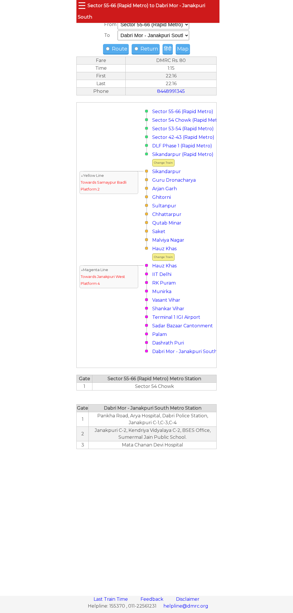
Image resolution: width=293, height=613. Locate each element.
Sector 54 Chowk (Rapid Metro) (188, 120)
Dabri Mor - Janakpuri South (184, 351)
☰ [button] (82, 5)
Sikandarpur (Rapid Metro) (182, 154)
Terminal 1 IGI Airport (176, 317)
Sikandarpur (166, 171)
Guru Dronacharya (174, 180)
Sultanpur (164, 206)
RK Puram (164, 283)
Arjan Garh (164, 188)
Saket (158, 231)
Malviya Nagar (168, 240)
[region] (146, 519)
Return (148, 49)
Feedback (152, 599)
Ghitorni (161, 197)
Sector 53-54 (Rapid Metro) (183, 128)
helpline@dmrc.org (185, 606)
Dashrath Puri (168, 343)
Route (118, 49)
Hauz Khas (164, 248)
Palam (159, 334)
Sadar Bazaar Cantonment (182, 325)
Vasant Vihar (166, 300)
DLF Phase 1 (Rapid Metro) (182, 146)
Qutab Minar (166, 223)
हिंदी (167, 49)
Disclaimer (187, 599)
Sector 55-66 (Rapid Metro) (182, 111)
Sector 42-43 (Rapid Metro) (183, 137)
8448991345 (171, 91)
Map (183, 49)
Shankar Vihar (168, 308)
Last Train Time (111, 599)
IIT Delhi (161, 274)
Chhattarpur (166, 214)
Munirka (161, 291)
